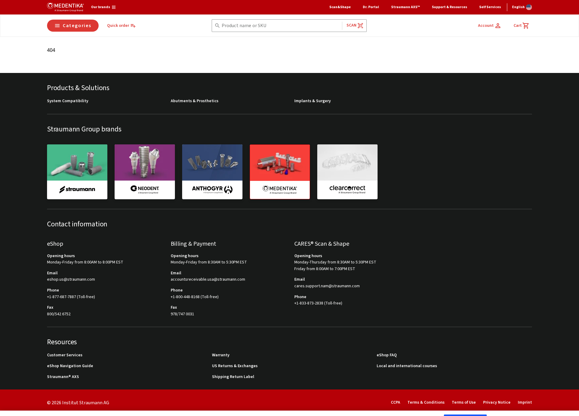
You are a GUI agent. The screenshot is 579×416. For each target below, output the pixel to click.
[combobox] (281, 25)
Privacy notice (25, 409)
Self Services (490, 7)
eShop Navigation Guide (70, 366)
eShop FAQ (387, 355)
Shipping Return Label (233, 377)
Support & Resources (449, 7)
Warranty (220, 355)
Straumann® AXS (63, 377)
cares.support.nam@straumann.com (327, 286)
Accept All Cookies (465, 404)
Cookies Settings (419, 404)
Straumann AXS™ (405, 7)
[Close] (569, 404)
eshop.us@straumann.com (71, 279)
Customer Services (64, 355)
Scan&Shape (340, 7)
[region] (289, 405)
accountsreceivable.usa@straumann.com (208, 279)
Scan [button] (351, 25)
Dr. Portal (371, 7)
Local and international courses (407, 366)
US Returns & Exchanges (235, 366)
